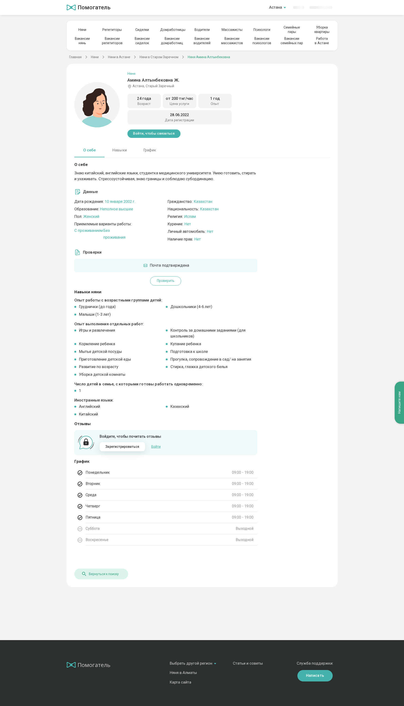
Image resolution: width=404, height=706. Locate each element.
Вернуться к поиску (104, 574)
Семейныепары (292, 29)
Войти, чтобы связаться (153, 134)
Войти (156, 446)
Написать (315, 675)
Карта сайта (180, 682)
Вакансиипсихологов (261, 41)
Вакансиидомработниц (172, 41)
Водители (202, 30)
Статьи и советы (248, 663)
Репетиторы (112, 30)
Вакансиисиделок (142, 41)
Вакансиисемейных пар (292, 41)
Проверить (166, 281)
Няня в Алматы (183, 672)
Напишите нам (399, 402)
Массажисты (232, 30)
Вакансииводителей (202, 41)
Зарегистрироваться (122, 446)
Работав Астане (322, 41)
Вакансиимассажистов (232, 41)
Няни (82, 30)
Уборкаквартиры (321, 29)
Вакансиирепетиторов (112, 41)
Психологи (261, 30)
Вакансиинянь (82, 41)
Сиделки (142, 30)
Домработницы (172, 30)
